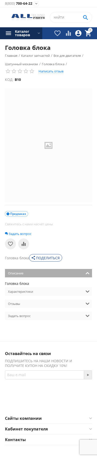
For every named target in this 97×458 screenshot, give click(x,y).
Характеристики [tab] (20, 291)
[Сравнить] (23, 243)
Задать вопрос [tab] (19, 316)
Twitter (68, 403)
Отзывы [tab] (14, 303)
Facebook (41, 403)
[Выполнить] (88, 375)
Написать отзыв (51, 71)
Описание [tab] (15, 273)
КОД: (9, 79)
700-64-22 (18, 3)
